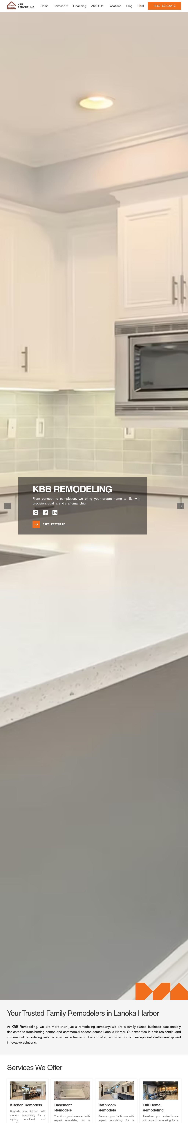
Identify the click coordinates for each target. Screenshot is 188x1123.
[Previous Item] (7, 506)
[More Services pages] (67, 6)
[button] (164, 6)
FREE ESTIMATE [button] (54, 524)
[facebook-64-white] (45, 512)
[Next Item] (180, 506)
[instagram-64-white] (35, 512)
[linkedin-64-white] (55, 512)
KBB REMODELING (26, 6)
